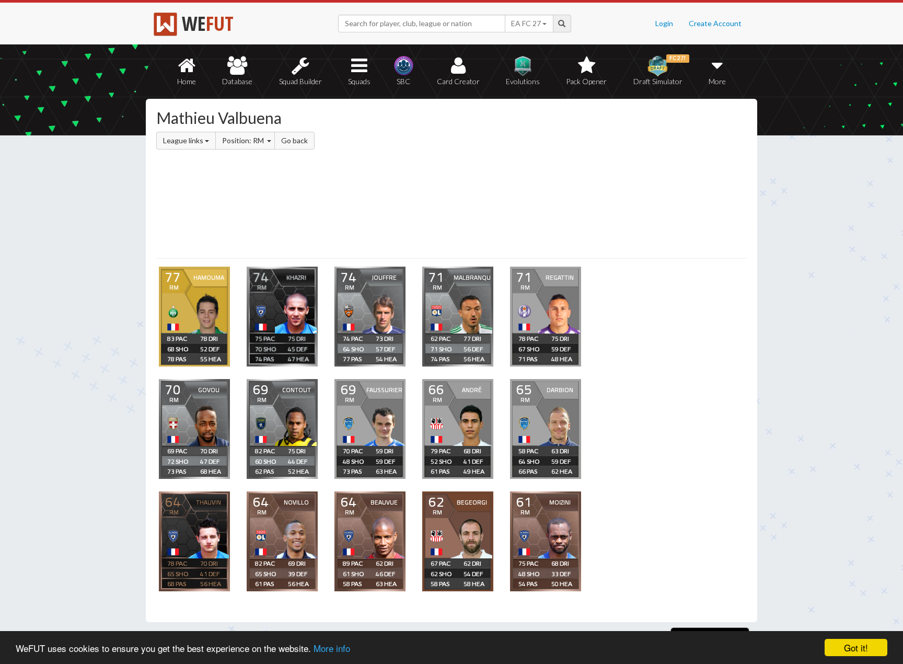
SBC (403, 81)
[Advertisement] (552, 180)
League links (184, 140)
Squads (359, 81)
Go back (294, 140)
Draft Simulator (659, 70)
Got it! (856, 647)
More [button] (717, 81)
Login (664, 23)
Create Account (715, 23)
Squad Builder (300, 81)
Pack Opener (586, 81)
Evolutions (523, 81)
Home (186, 81)
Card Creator (458, 81)
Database (237, 81)
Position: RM (243, 140)
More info (332, 648)
